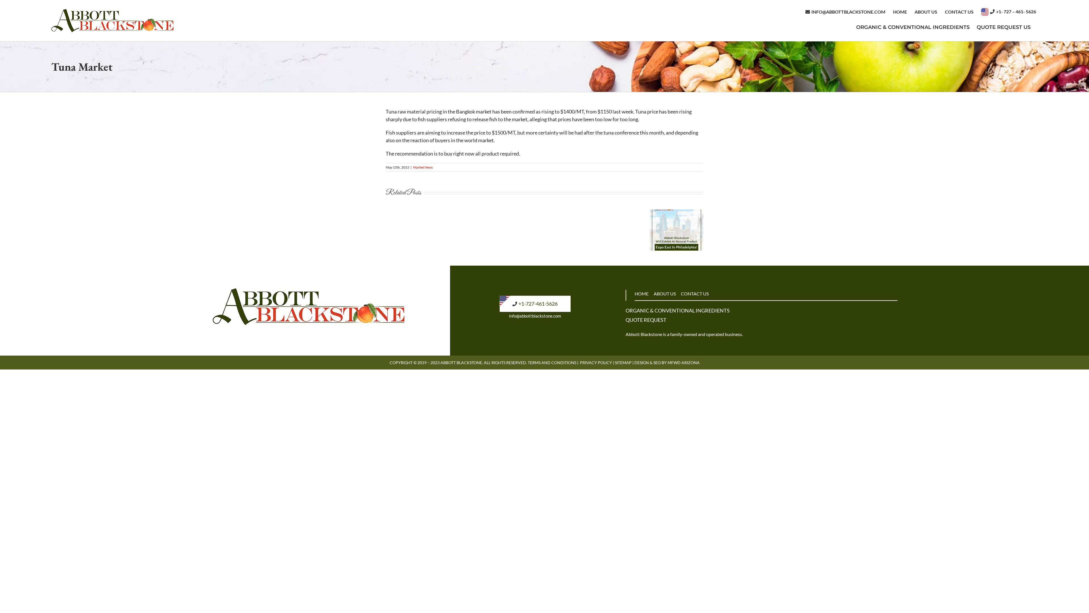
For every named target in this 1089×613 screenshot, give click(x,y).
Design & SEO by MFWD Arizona (667, 362)
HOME (642, 293)
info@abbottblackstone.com (535, 315)
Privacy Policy (596, 362)
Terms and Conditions (552, 362)
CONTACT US (695, 293)
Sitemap (623, 362)
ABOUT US (665, 293)
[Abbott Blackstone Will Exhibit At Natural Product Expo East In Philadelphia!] (676, 212)
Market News (423, 167)
